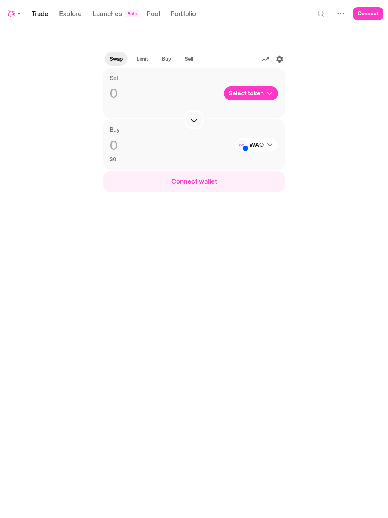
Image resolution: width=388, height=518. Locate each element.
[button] (14, 13)
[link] (142, 59)
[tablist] (151, 59)
